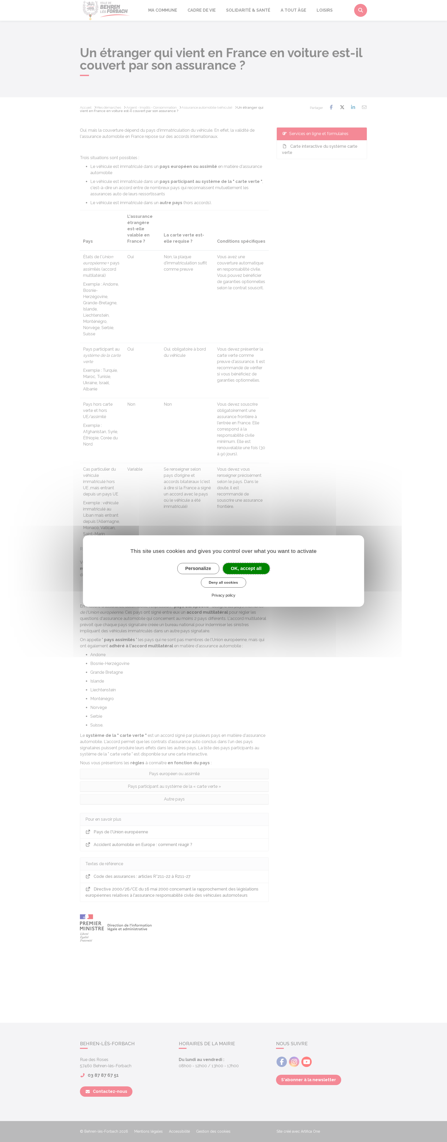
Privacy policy (223, 595)
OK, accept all (246, 568)
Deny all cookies (223, 582)
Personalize (198, 568)
